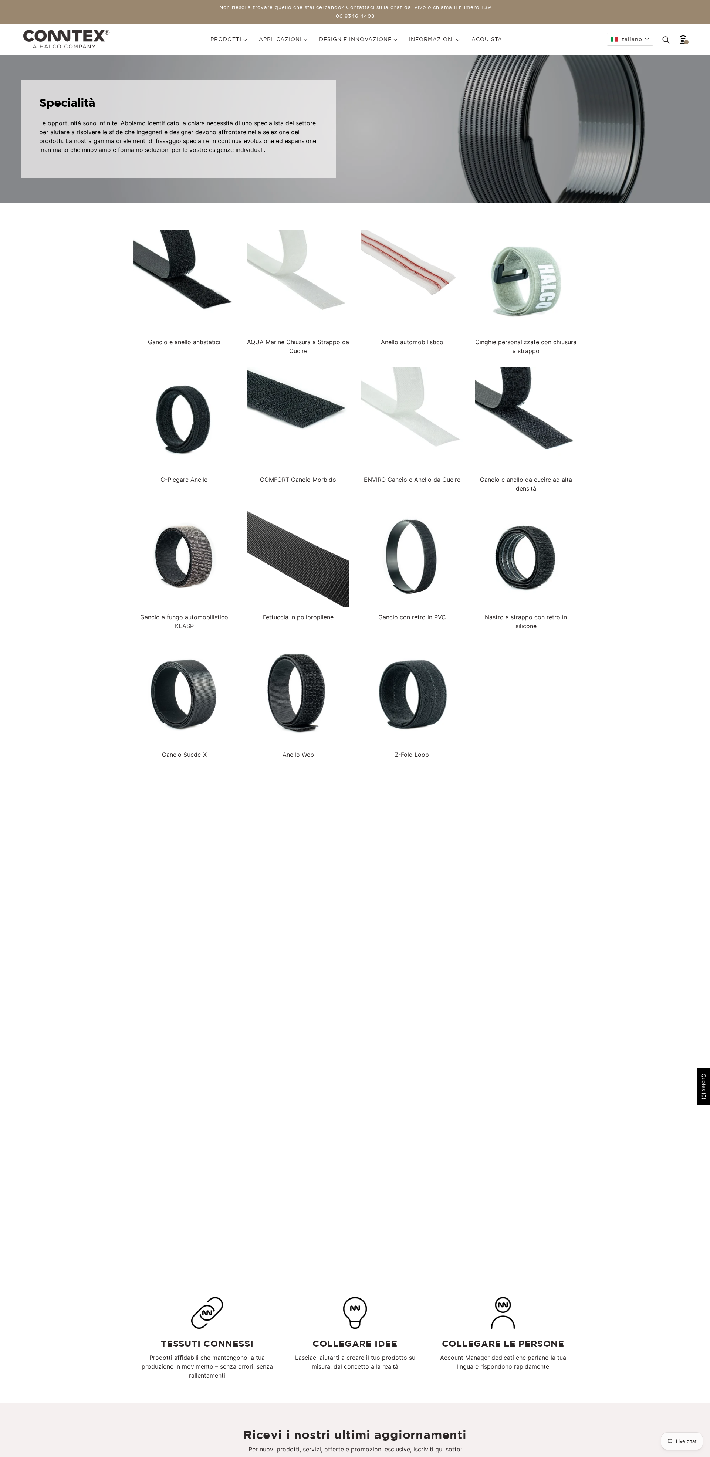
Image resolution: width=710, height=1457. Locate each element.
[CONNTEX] (66, 38)
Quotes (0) (704, 1086)
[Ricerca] (666, 39)
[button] (630, 39)
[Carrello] (683, 39)
